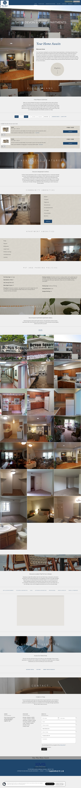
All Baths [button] (26, 116)
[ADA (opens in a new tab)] (61, 771)
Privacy (42, 771)
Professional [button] (52, 590)
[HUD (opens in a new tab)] (59, 771)
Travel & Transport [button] (73, 590)
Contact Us (76, 3)
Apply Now (76, 1)
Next (8, 130)
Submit (44, 749)
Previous (3, 130)
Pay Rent (39, 669)
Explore (57, 68)
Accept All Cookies (50, 783)
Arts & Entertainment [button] (8, 590)
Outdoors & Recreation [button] (40, 590)
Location (64, 3)
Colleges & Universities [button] (22, 590)
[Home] (4, 4)
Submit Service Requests (49, 669)
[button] (2, 135)
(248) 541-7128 (69, 1)
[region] (34, 784)
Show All (49, 221)
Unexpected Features (50, 3)
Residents (70, 3)
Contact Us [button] (70, 131)
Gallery (58, 3)
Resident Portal (30, 669)
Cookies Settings (59, 783)
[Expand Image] (13, 348)
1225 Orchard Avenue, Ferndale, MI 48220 (37, 769)
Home (35, 3)
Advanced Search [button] (55, 116)
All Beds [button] (16, 116)
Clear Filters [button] (63, 116)
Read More (37, 132)
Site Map (47, 771)
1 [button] (29, 116)
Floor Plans (41, 3)
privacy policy (62, 745)
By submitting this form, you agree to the (51, 745)
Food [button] (31, 590)
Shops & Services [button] (62, 590)
